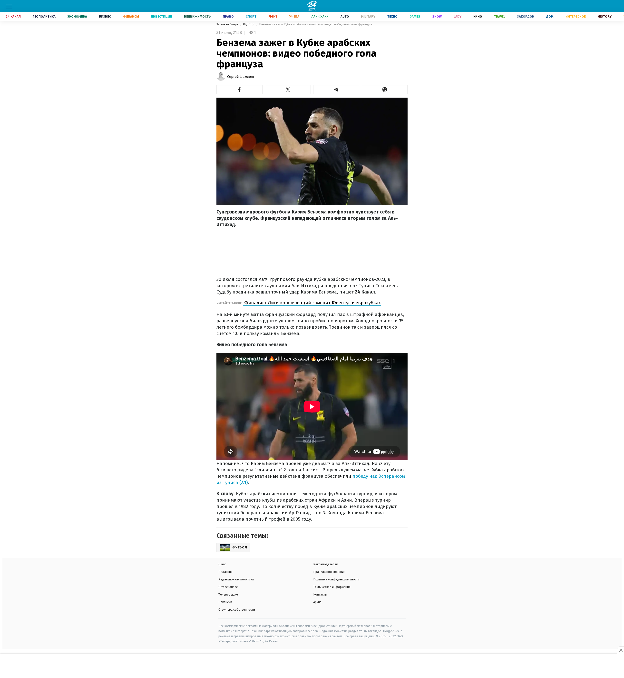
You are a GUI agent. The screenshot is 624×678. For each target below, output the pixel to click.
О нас (222, 564)
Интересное (576, 16)
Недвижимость (197, 16)
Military (368, 16)
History (605, 16)
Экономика (77, 16)
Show (437, 16)
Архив (317, 602)
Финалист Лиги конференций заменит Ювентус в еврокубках (312, 302)
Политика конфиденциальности (336, 579)
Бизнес (105, 16)
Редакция (225, 572)
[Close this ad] (620, 650)
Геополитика (44, 16)
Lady (457, 16)
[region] (312, 666)
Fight (272, 16)
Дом (550, 16)
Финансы (131, 16)
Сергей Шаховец (240, 77)
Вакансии (225, 602)
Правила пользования (329, 572)
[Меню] (9, 6)
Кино (477, 16)
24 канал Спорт (227, 24)
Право (228, 16)
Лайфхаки (320, 16)
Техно (392, 16)
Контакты (320, 594)
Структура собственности (236, 609)
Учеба (294, 16)
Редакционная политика (236, 579)
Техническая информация (332, 587)
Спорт (251, 16)
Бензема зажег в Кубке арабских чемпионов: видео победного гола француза (315, 24)
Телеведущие (228, 594)
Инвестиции (161, 16)
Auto (345, 16)
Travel (499, 16)
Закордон (525, 16)
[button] (239, 89)
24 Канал (13, 16)
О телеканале (228, 587)
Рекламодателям (325, 564)
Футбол (249, 24)
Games (415, 16)
